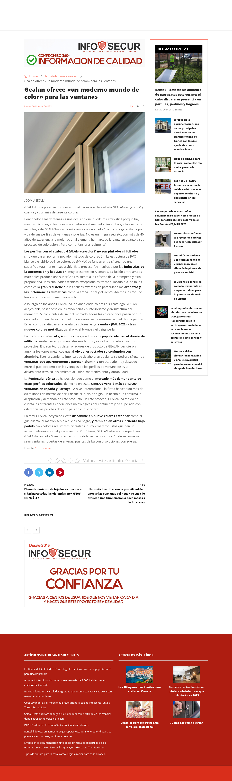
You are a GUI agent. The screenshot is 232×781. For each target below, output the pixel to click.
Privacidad (159, 775)
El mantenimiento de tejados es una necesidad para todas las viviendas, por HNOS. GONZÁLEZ (53, 491)
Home (33, 76)
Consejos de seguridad (49, 26)
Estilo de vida (79, 26)
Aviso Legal (146, 775)
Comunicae (43, 448)
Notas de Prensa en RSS (38, 106)
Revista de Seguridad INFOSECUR (88, 775)
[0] (131, 106)
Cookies (171, 775)
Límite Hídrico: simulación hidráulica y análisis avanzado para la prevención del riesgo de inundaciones (188, 360)
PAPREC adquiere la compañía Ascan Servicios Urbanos (56, 725)
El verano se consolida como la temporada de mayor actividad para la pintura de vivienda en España (188, 290)
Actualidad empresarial (111, 26)
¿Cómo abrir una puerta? (186, 722)
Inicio (23, 26)
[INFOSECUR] (51, 11)
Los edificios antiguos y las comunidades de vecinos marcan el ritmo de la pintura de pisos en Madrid (187, 264)
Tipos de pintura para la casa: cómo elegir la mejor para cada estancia (64, 754)
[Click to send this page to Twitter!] (39, 472)
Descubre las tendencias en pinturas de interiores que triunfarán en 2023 (186, 691)
